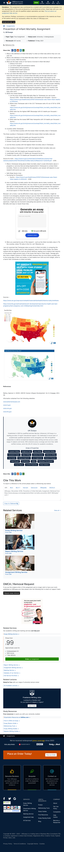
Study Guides (42, 811)
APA (6, 487)
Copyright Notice (32, 844)
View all (56, 510)
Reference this (9, 45)
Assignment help (28, 817)
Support (48, 3)
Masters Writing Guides (11, 731)
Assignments (11, 26)
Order (36, 2)
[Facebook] (4, 798)
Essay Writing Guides (11, 728)
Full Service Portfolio (11, 675)
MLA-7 (18, 487)
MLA (11, 487)
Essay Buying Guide (44, 818)
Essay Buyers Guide (10, 723)
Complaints (56, 812)
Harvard (25, 487)
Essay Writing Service (11, 634)
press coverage (38, 741)
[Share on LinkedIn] (21, 50)
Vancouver (34, 487)
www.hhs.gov (7, 412)
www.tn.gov (7, 405)
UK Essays (9, 32)
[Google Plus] (14, 798)
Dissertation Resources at (16, 717)
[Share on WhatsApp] (23, 50)
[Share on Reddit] (18, 50)
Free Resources (43, 815)
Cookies (42, 844)
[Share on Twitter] (15, 50)
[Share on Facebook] (12, 50)
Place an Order (51, 755)
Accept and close (8, 22)
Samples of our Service (11, 673)
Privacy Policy (7, 844)
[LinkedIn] (9, 798)
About (55, 803)
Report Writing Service (11, 665)
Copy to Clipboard (10, 503)
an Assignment (32, 659)
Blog (39, 821)
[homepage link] (4, 26)
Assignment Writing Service (13, 667)
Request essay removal (11, 593)
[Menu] (4, 2)
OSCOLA (52, 487)
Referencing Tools (10, 726)
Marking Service (9, 670)
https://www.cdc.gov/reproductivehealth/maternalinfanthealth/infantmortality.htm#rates (31, 300)
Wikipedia (43, 487)
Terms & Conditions (20, 844)
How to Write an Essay (11, 720)
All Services (27, 820)
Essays (40, 805)
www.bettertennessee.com (11, 402)
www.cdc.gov (7, 408)
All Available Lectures (11, 685)
